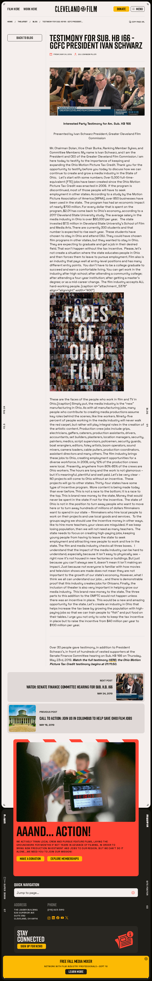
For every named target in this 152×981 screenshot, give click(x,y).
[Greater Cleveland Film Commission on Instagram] (48, 918)
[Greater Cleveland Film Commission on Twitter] (66, 917)
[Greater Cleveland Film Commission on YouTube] (62, 917)
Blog (35, 22)
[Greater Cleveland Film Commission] (76, 9)
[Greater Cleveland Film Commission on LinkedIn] (53, 917)
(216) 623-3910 (55, 909)
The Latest (23, 22)
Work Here (30, 9)
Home (9, 22)
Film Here (13, 9)
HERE (112, 660)
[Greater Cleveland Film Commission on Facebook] (57, 917)
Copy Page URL (138, 22)
